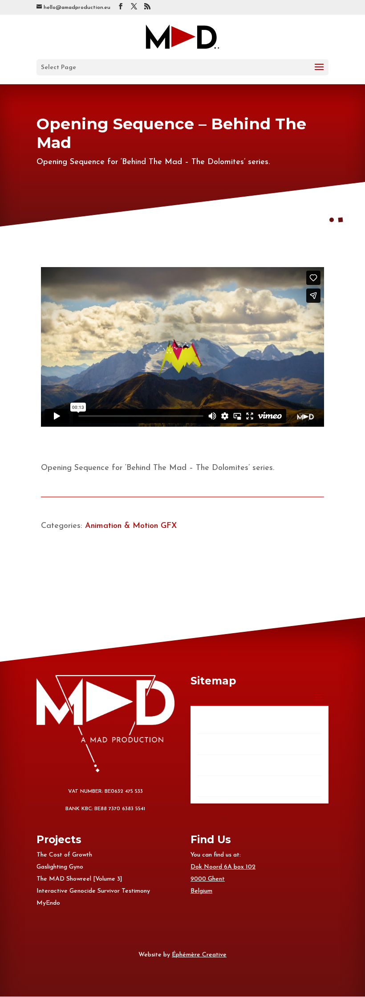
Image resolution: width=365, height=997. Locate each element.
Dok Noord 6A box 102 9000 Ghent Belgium (223, 879)
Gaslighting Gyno (59, 867)
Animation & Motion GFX (131, 526)
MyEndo (48, 903)
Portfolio (215, 744)
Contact (215, 786)
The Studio (218, 723)
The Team (217, 765)
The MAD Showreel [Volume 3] (79, 879)
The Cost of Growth (64, 855)
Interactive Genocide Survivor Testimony (93, 891)
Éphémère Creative (199, 955)
